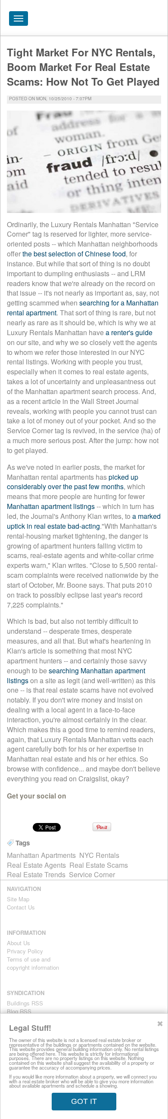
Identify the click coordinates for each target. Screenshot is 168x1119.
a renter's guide (129, 332)
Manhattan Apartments (41, 855)
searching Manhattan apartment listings (76, 675)
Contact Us (21, 907)
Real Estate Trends (36, 874)
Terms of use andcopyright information (33, 963)
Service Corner (92, 874)
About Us (18, 943)
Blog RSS (19, 1011)
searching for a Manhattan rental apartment (83, 308)
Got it (84, 1101)
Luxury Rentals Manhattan (112, 20)
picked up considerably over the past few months (72, 482)
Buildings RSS (25, 1003)
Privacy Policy (25, 951)
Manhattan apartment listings (51, 506)
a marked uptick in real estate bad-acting (84, 521)
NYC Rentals (99, 855)
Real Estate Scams (98, 865)
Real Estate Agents (36, 865)
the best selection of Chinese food (74, 254)
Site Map (18, 899)
